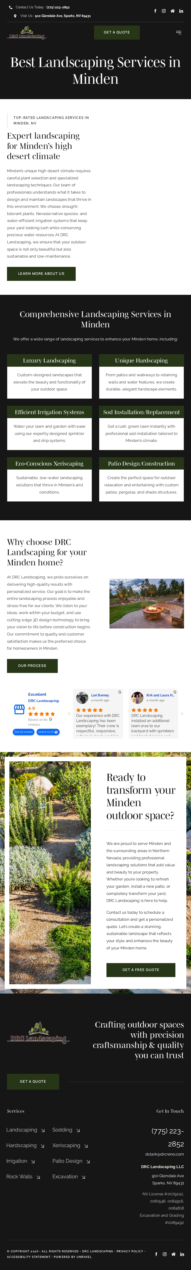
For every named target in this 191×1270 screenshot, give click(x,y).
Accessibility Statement (29, 1257)
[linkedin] (181, 11)
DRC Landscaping (43, 701)
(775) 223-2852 (58, 7)
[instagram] (164, 11)
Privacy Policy (130, 1251)
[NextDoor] (173, 11)
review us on (46, 731)
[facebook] (155, 11)
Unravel (84, 1257)
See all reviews (24, 731)
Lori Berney (100, 695)
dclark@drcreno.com (164, 1154)
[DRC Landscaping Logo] (27, 27)
